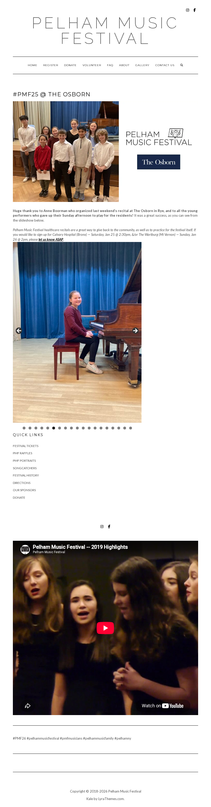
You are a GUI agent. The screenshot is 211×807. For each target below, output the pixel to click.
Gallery (142, 65)
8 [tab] (65, 428)
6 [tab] (53, 428)
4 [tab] (41, 428)
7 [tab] (59, 428)
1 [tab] (24, 428)
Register (50, 65)
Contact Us (164, 65)
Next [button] (135, 331)
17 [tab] (118, 428)
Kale (89, 799)
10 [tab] (77, 428)
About (124, 65)
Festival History (26, 475)
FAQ (110, 65)
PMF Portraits (24, 461)
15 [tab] (107, 428)
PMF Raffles (22, 453)
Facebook (195, 12)
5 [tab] (47, 428)
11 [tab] (83, 428)
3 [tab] (35, 428)
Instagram (187, 12)
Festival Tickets (25, 446)
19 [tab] (130, 428)
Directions (21, 483)
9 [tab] (71, 428)
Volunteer (92, 65)
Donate (70, 65)
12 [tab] (89, 428)
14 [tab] (101, 428)
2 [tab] (30, 428)
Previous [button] (19, 331)
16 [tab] (112, 428)
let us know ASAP (51, 239)
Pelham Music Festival (105, 31)
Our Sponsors (24, 490)
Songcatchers (25, 468)
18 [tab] (124, 428)
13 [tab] (95, 428)
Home (32, 65)
